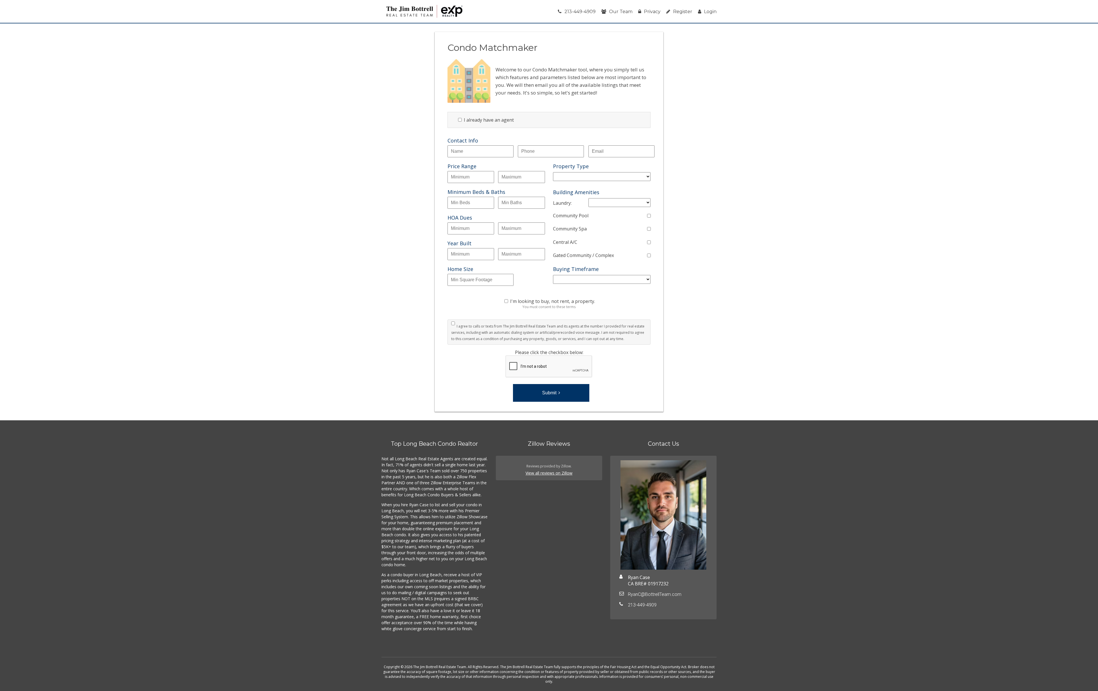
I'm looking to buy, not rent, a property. (552, 301)
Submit (549, 392)
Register (682, 11)
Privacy (652, 11)
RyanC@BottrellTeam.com (654, 594)
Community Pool (570, 215)
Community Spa (570, 229)
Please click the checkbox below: (549, 352)
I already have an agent (488, 120)
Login (710, 11)
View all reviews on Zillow (549, 473)
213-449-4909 (580, 11)
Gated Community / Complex (583, 255)
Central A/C (565, 242)
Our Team (620, 11)
